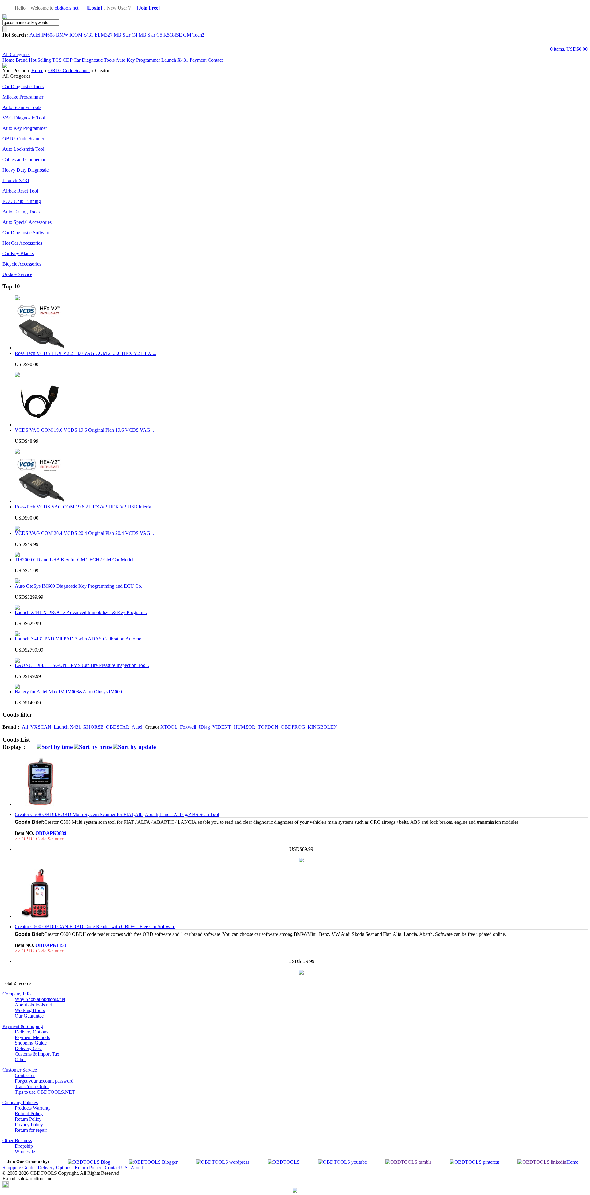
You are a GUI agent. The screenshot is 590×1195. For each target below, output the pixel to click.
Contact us (25, 1075)
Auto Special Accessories (27, 222)
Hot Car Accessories (22, 243)
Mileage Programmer (22, 96)
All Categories (16, 54)
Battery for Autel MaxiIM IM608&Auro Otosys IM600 (68, 691)
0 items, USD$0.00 (569, 49)
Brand (22, 60)
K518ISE (172, 34)
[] (94, 7)
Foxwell (188, 727)
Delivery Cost (28, 1048)
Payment (198, 60)
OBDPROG (293, 727)
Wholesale (25, 1151)
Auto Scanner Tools (21, 107)
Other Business (17, 1140)
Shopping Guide (31, 1042)
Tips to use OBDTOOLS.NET (45, 1092)
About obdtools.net (33, 1004)
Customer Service (19, 1069)
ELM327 (103, 34)
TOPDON (268, 727)
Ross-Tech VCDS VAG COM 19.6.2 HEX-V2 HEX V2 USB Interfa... (85, 506)
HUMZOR (244, 727)
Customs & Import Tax (37, 1054)
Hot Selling (40, 60)
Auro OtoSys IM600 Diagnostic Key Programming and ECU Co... (80, 586)
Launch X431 (174, 60)
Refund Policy (29, 1113)
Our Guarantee (29, 1015)
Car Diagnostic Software (26, 232)
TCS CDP (62, 60)
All (25, 727)
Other (20, 1059)
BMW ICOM (69, 34)
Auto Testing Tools (21, 211)
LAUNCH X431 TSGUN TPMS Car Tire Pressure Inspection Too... (82, 665)
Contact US (116, 1167)
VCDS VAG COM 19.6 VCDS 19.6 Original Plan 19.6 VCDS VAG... (84, 430)
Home (9, 60)
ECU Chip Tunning (21, 201)
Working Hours (30, 1010)
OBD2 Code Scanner (69, 70)
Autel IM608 (42, 34)
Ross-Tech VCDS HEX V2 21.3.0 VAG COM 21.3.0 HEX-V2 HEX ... (85, 353)
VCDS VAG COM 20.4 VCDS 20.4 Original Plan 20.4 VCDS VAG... (84, 533)
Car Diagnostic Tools (94, 60)
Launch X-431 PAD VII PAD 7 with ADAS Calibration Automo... (80, 638)
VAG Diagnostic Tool (23, 117)
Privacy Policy (29, 1124)
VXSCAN (40, 727)
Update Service (17, 274)
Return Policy (28, 1119)
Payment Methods (32, 1037)
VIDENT (221, 727)
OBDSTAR (117, 727)
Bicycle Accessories (21, 264)
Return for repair (31, 1130)
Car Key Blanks (18, 253)
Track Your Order (32, 1086)
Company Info (16, 993)
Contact (215, 60)
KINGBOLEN (322, 727)
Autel (137, 727)
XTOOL (169, 727)
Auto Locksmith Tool (23, 149)
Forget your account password (44, 1081)
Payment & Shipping (22, 1026)
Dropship (24, 1146)
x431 (88, 34)
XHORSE (93, 727)
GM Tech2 (193, 34)
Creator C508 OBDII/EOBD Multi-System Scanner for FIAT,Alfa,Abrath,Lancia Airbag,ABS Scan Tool (117, 814)
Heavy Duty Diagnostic (25, 170)
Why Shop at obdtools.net (40, 999)
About (137, 1167)
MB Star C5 (150, 34)
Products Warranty (33, 1108)
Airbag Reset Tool (20, 190)
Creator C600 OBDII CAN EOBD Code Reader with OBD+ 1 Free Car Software (95, 926)
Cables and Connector (23, 159)
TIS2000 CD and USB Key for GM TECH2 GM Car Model (74, 559)
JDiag (204, 727)
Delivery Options (31, 1031)
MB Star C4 (125, 34)
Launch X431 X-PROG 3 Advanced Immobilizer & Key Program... (81, 612)
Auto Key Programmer (138, 60)
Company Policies (20, 1102)
